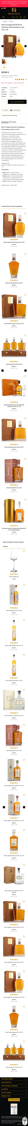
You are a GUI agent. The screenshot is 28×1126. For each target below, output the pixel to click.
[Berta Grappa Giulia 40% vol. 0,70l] (14, 665)
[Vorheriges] (2, 46)
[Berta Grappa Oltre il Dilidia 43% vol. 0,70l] (14, 805)
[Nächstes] (25, 46)
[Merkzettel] (17, 17)
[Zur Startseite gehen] (14, 11)
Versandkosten (21, 1116)
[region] (14, 51)
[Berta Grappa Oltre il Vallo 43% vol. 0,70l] (14, 770)
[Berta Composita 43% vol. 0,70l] (14, 470)
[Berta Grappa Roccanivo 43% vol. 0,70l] (14, 430)
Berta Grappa (13, 94)
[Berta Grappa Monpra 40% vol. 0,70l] (14, 630)
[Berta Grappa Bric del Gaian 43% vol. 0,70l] (14, 225)
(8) (21, 80)
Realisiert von (19, 1124)
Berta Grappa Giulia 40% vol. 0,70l (14, 680)
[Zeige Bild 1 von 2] (12, 57)
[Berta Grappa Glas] (14, 561)
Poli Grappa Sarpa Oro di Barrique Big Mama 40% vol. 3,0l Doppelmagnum (14, 529)
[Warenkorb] (25, 17)
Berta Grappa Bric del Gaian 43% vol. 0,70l (14, 242)
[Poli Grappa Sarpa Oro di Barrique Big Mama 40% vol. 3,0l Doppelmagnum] (14, 511)
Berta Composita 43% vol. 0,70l (14, 487)
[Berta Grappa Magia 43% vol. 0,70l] (14, 265)
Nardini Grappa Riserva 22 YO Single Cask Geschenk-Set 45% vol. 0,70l (14, 405)
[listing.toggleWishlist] (25, 214)
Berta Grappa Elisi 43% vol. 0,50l (14, 610)
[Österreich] (5, 8)
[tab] (4, 122)
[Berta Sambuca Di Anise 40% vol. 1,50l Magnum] (14, 875)
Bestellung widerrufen (14, 1099)
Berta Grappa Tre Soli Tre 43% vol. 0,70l (14, 323)
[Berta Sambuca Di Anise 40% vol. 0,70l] (14, 700)
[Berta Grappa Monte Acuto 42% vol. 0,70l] (14, 840)
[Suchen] (13, 17)
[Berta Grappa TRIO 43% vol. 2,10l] (14, 347)
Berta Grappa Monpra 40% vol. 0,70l (14, 645)
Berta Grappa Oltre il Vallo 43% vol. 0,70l (14, 785)
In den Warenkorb (18, 102)
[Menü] (3, 17)
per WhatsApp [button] (16, 110)
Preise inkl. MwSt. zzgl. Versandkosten (9, 75)
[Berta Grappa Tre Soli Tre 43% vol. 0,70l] (14, 306)
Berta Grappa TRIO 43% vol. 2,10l (14, 364)
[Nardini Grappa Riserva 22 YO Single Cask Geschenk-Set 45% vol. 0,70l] (14, 387)
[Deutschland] (2, 8)
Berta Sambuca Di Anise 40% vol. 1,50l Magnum (14, 891)
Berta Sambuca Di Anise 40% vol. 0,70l (14, 715)
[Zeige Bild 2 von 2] (15, 57)
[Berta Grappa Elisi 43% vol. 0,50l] (14, 595)
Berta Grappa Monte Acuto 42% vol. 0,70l (14, 855)
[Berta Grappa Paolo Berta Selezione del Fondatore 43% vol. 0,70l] (14, 46)
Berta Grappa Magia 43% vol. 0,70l (14, 283)
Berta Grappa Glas (14, 576)
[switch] (25, 1124)
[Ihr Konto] (21, 17)
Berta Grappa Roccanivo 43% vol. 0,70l (14, 447)
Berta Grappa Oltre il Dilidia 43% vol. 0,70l (14, 820)
